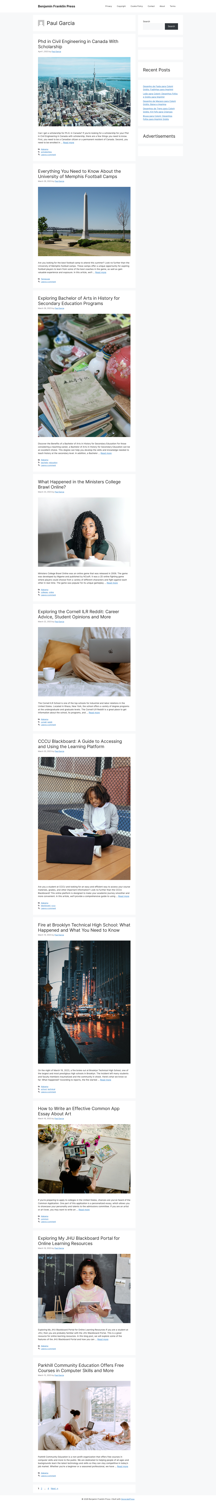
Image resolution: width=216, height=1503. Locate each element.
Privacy (108, 6)
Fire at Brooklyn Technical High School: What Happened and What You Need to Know (84, 927)
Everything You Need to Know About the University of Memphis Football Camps (79, 174)
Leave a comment (48, 155)
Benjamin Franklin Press (56, 6)
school (44, 1089)
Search (146, 21)
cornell (43, 722)
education (53, 462)
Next (54, 1488)
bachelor (44, 462)
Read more (68, 142)
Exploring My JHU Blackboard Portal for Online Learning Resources (79, 1241)
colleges (44, 592)
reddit (49, 722)
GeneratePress (127, 1499)
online (51, 592)
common (44, 1219)
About (162, 6)
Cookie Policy (137, 6)
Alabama (44, 149)
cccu (53, 905)
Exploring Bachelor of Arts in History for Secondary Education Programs (79, 300)
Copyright (121, 6)
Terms (173, 6)
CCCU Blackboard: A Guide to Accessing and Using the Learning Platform (80, 744)
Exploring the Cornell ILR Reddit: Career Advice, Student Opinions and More (78, 614)
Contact (151, 6)
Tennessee (45, 279)
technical (51, 1089)
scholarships (46, 152)
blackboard (45, 905)
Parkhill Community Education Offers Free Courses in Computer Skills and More (81, 1368)
